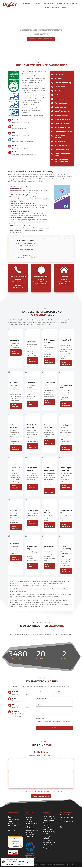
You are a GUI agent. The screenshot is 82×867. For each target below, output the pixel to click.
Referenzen (11, 821)
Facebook (16, 139)
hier (17, 589)
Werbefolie (46, 838)
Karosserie (28, 817)
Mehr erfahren (15, 352)
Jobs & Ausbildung (13, 819)
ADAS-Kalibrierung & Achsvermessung (63, 160)
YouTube (15, 152)
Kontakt (10, 823)
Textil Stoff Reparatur (31, 830)
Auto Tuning (29, 832)
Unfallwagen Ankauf (62, 149)
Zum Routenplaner (41, 796)
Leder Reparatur (30, 828)
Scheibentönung (48, 840)
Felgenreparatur (30, 826)
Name (38, 692)
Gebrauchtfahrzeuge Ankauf (63, 154)
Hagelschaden (47, 827)
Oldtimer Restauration (49, 821)
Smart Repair (29, 819)
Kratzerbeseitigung (31, 823)
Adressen (15, 711)
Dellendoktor (33, 322)
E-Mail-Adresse (60, 692)
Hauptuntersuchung (49, 831)
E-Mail (14, 126)
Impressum (11, 815)
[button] (30, 858)
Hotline (15, 119)
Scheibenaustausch (49, 818)
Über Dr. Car (12, 817)
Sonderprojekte (47, 836)
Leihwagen (46, 834)
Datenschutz (40, 718)
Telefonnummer (41, 698)
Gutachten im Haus (49, 829)
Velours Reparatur (48, 816)
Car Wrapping (29, 834)
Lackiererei (28, 815)
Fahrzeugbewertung (63, 145)
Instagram (16, 145)
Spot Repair (29, 821)
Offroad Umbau (30, 836)
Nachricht (39, 705)
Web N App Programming (57, 864)
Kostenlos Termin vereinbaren (41, 39)
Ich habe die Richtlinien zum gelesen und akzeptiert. (53, 723)
